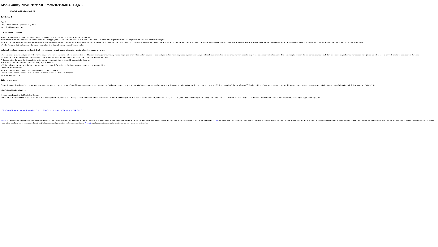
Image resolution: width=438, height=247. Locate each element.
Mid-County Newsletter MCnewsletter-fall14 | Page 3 (62, 110)
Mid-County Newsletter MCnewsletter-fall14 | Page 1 (21, 110)
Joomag (4, 120)
